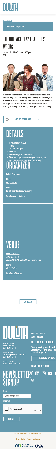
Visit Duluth (23, 434)
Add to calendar (22, 119)
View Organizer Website (15, 196)
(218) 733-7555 (11, 183)
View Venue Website (14, 273)
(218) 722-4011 (8, 362)
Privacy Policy (20, 439)
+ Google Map (35, 260)
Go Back (28, 302)
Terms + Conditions (33, 439)
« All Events (7, 21)
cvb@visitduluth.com (11, 364)
